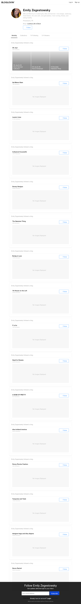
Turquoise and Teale (19, 499)
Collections (23, 35)
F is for (14, 325)
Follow (28, 27)
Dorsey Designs (17, 186)
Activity (14, 35)
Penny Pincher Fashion (20, 464)
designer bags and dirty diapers (23, 533)
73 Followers (46, 35)
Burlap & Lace (17, 256)
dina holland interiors (19, 429)
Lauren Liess (16, 117)
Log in (71, 2)
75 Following (34, 35)
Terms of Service (49, 601)
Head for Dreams (18, 360)
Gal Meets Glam (17, 82)
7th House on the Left (19, 291)
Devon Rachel (17, 568)
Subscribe (54, 593)
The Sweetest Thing (19, 221)
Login (49, 598)
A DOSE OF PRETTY (19, 395)
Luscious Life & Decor (34, 24)
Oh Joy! (15, 48)
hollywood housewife (19, 152)
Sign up (77, 2)
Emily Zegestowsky (17, 43)
